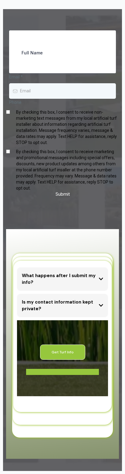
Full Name (32, 52)
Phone (15, 102)
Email (16, 76)
